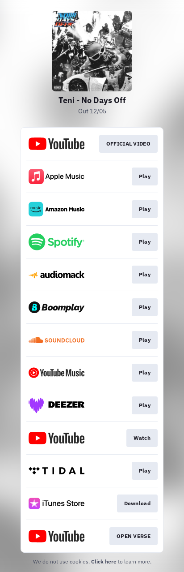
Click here (104, 561)
